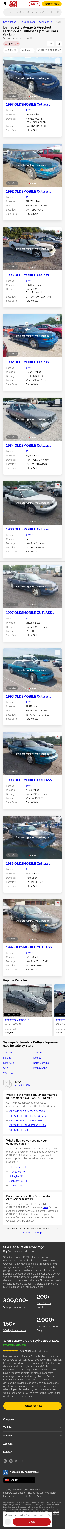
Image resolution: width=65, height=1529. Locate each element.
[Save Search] (59, 43)
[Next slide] (56, 78)
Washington (9, 1073)
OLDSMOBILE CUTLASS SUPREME (29, 1116)
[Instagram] (5, 1461)
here (45, 1207)
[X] (16, 1461)
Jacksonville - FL (19, 1181)
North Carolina (41, 1063)
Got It (32, 1521)
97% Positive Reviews (14, 1345)
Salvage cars (28, 22)
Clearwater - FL (18, 1167)
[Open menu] (5, 3)
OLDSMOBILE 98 (19, 1130)
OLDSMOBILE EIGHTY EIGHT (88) (28, 1111)
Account (7, 1443)
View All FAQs (22, 1085)
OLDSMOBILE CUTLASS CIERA (26, 1120)
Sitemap (56, 1512)
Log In (34, 3)
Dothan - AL (16, 1185)
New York (8, 1063)
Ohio (5, 1068)
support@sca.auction (14, 1492)
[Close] (49, 1515)
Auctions (8, 1435)
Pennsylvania (40, 1068)
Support (7, 1452)
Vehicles (7, 1427)
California (38, 1052)
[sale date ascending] (50, 43)
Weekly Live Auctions (14, 1330)
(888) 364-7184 (32, 1489)
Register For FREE (32, 1405)
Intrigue (27, 50)
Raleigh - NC (17, 1176)
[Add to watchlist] (58, 60)
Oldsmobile (45, 22)
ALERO (10, 50)
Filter (12, 43)
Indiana (7, 1057)
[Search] (58, 12)
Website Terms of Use (17, 1512)
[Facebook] (11, 1461)
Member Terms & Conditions (41, 1512)
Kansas (37, 1057)
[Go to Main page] (13, 4)
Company (8, 1419)
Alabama (8, 1052)
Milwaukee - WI (18, 1171)
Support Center (31, 1232)
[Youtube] (21, 1461)
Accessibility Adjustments (24, 1472)
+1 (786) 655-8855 (12, 1489)
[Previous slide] (9, 78)
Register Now (51, 3)
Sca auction (9, 22)
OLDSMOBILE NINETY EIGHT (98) (28, 1125)
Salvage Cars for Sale (15, 1307)
